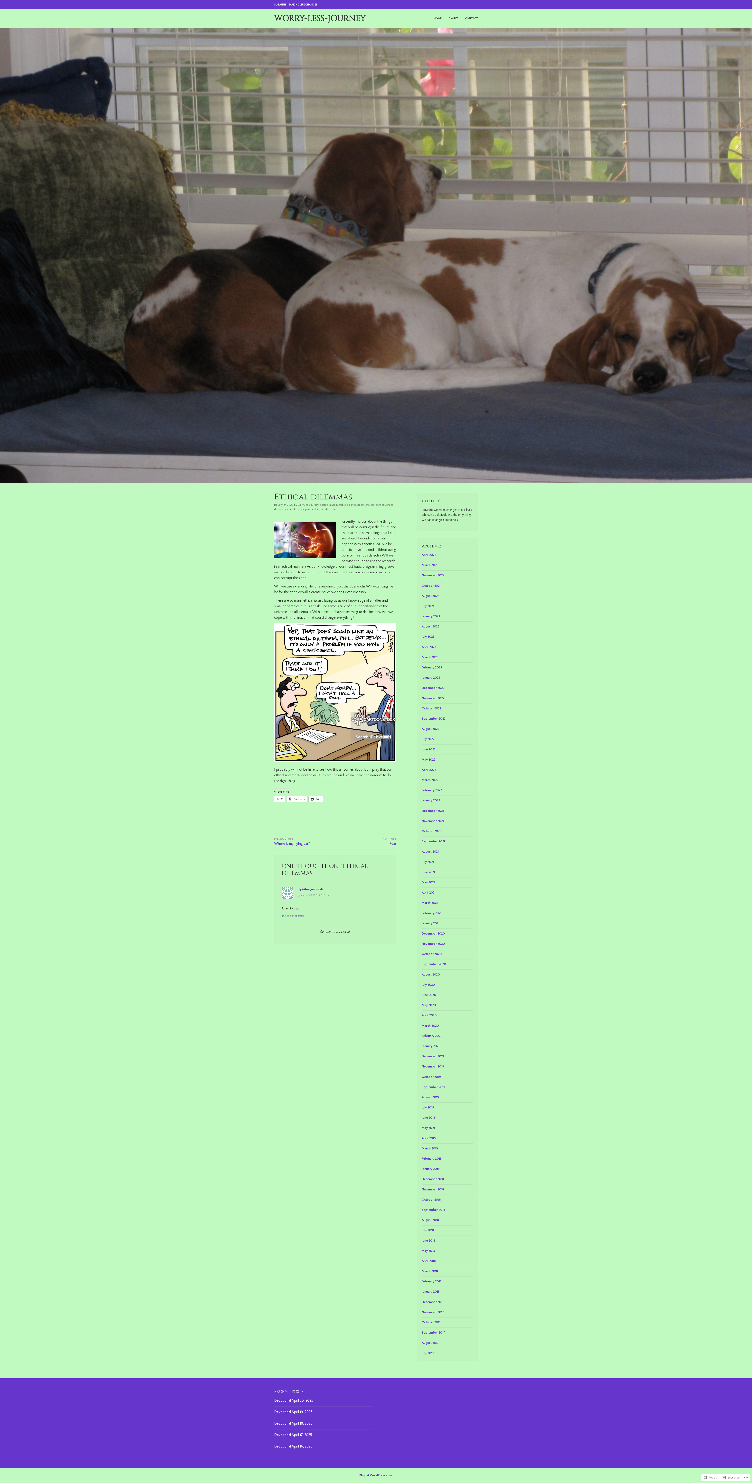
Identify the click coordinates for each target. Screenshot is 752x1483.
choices (370, 504)
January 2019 (431, 1169)
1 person (299, 916)
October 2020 (432, 954)
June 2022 (429, 749)
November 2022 (433, 698)
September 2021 (433, 841)
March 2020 (430, 1025)
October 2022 (431, 708)
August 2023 (430, 626)
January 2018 (431, 1291)
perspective (312, 509)
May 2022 (428, 759)
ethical (291, 509)
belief (360, 504)
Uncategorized (329, 509)
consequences (384, 504)
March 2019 (430, 1148)
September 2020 (434, 964)
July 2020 (428, 985)
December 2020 (433, 933)
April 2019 (429, 1138)
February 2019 (432, 1158)
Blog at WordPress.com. (376, 1475)
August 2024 (430, 596)
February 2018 (432, 1281)
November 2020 (433, 944)
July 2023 (428, 636)
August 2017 (430, 1343)
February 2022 (432, 790)
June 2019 (428, 1117)
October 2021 (431, 831)
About (453, 18)
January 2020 (431, 1046)
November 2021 (433, 821)
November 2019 (433, 1066)
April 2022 (429, 770)
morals (300, 509)
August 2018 (430, 1220)
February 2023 (432, 667)
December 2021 (433, 811)
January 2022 (431, 800)
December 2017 (433, 1302)
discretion (280, 509)
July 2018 (428, 1230)
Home (438, 18)
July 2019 (428, 1107)
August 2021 (430, 851)
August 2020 (431, 974)
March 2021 (430, 903)
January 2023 (431, 677)
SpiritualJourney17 (311, 889)
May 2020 (429, 1005)
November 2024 (433, 575)
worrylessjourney (308, 504)
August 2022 (430, 729)
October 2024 (431, 585)
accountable (338, 504)
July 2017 (428, 1353)
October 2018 (431, 1199)
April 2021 (429, 892)
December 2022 (433, 688)
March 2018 (430, 1271)
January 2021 (430, 923)
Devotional (282, 1401)
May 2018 (428, 1251)
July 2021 (428, 862)
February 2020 (432, 1036)
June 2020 (429, 995)
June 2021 (428, 872)
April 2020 (429, 1015)
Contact (471, 18)
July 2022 (428, 739)
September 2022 (434, 718)
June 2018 (428, 1240)
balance (351, 504)
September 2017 (433, 1332)
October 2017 (431, 1322)
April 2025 (429, 555)
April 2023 (429, 647)
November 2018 (433, 1189)
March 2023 (430, 657)
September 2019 (433, 1087)
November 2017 (433, 1312)
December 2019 (433, 1056)
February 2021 (431, 913)
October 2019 (431, 1077)
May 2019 (428, 1128)
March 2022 (430, 780)
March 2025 (430, 565)
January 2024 (431, 616)
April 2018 (429, 1261)
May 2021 (428, 882)
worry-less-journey (320, 18)
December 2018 (433, 1179)
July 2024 (428, 606)
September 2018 (433, 1210)
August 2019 (430, 1097)
